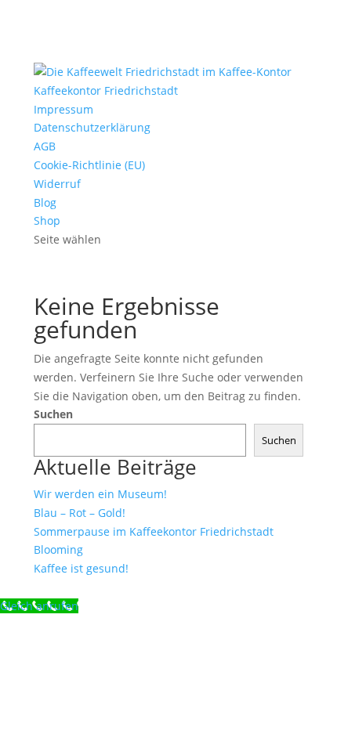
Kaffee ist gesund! (81, 568)
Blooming (58, 549)
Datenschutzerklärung (92, 127)
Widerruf (57, 183)
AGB (45, 146)
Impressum (63, 109)
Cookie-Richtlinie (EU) (89, 164)
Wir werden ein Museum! (100, 493)
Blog (45, 202)
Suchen (53, 414)
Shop (47, 220)
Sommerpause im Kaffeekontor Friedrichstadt (154, 531)
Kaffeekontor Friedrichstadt (106, 90)
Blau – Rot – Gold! (79, 512)
